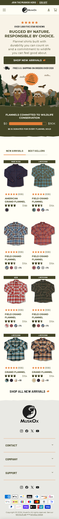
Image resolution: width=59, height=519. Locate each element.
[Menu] (4, 10)
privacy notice (37, 514)
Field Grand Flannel (40, 200)
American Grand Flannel (15, 200)
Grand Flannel (15, 372)
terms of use (21, 514)
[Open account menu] (48, 10)
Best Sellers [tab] (36, 150)
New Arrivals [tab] (14, 150)
